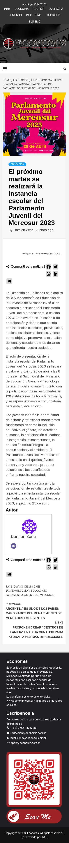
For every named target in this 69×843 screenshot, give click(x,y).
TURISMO (34, 21)
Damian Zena (23, 230)
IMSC (44, 837)
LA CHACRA (56, 8)
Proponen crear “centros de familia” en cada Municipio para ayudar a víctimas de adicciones (36, 629)
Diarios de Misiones (27, 586)
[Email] (13, 546)
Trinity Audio (40, 253)
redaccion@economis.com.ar (28, 732)
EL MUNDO (15, 14)
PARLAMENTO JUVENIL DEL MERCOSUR (30, 594)
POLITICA (38, 8)
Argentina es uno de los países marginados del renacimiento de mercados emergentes (34, 611)
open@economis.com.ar (25, 742)
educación (38, 590)
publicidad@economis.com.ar (28, 737)
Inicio (7, 8)
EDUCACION (53, 14)
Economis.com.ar (18, 590)
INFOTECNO (33, 14)
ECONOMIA (22, 8)
